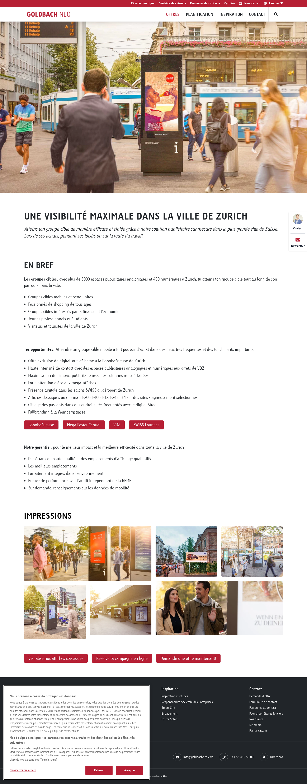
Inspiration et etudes (174, 696)
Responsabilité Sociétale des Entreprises (187, 702)
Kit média (255, 725)
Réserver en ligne (143, 3)
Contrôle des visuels (172, 3)
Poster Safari (169, 719)
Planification (199, 14)
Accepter (129, 770)
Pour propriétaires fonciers (266, 713)
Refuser (99, 770)
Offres (173, 14)
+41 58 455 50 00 (242, 757)
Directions (276, 757)
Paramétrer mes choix (23, 770)
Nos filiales (256, 719)
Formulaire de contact (263, 702)
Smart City (168, 708)
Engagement (169, 713)
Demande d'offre (260, 696)
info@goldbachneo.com (198, 757)
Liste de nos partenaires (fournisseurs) (33, 759)
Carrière (229, 3)
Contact (257, 14)
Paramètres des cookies (155, 776)
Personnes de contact (262, 708)
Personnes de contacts (205, 3)
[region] (76, 732)
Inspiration (231, 14)
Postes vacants (258, 731)
